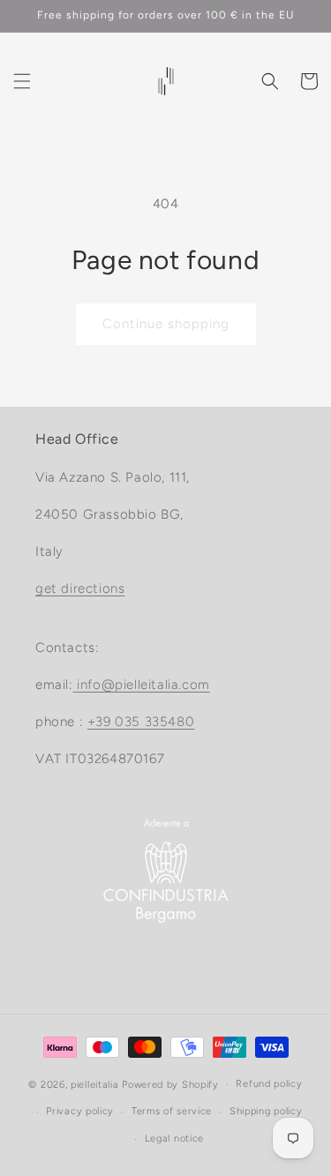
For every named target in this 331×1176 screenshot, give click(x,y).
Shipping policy (266, 1111)
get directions (79, 588)
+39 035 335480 (140, 722)
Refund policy (269, 1084)
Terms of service (172, 1111)
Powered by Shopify (170, 1084)
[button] (22, 81)
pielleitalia (94, 1084)
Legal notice (174, 1138)
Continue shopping (165, 324)
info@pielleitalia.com (141, 685)
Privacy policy (80, 1111)
